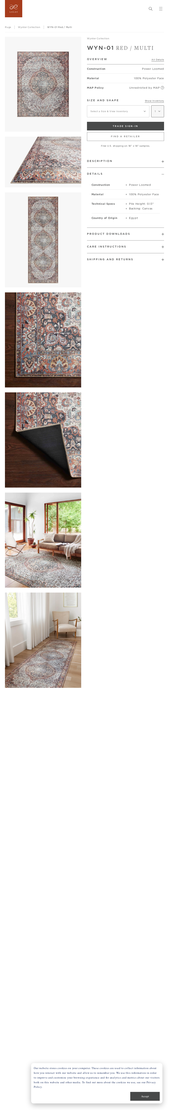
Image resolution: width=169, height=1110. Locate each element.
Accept (145, 1096)
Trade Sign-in (125, 126)
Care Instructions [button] (106, 246)
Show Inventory (154, 100)
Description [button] (100, 161)
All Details (157, 59)
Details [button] (95, 174)
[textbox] (118, 111)
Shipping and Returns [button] (110, 259)
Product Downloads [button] (108, 234)
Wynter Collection (98, 38)
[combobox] (118, 111)
